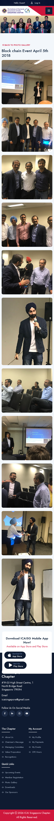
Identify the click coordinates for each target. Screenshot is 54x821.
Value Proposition (13, 752)
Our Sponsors (11, 792)
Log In (37, 2)
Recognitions (10, 757)
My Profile (36, 737)
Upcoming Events (12, 772)
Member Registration (14, 777)
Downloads (10, 787)
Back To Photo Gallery (17, 45)
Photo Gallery (11, 782)
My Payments (38, 742)
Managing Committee (14, 747)
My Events (36, 747)
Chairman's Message (14, 742)
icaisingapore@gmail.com (15, 699)
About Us (9, 737)
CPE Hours (37, 752)
